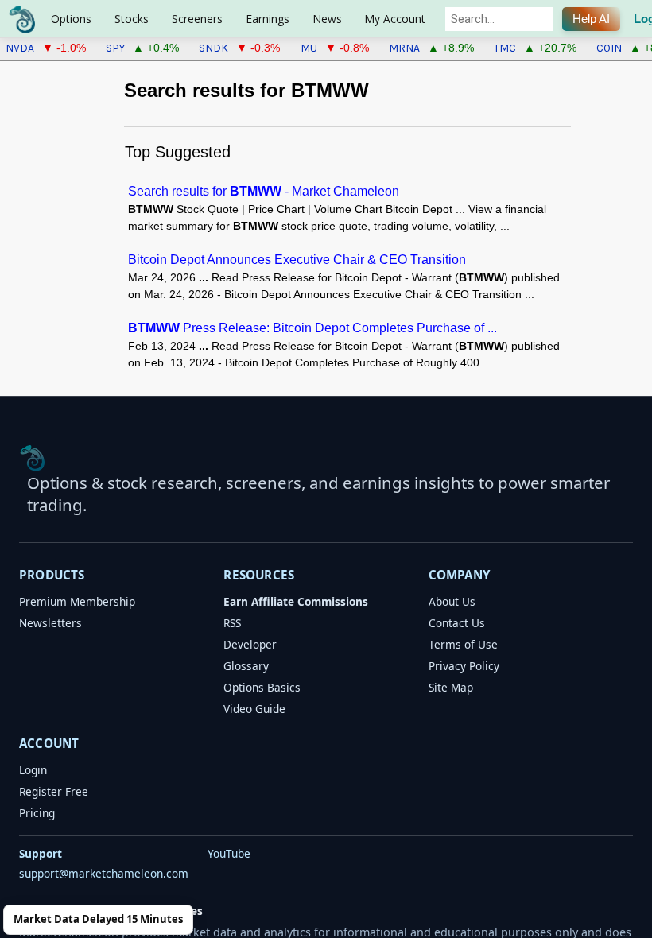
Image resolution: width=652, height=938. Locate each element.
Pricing (37, 812)
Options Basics (262, 687)
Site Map (451, 687)
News (327, 18)
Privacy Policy (464, 665)
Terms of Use (463, 644)
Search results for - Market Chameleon (263, 191)
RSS (232, 622)
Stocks (131, 18)
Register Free (53, 791)
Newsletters (50, 622)
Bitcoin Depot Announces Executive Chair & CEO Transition (297, 259)
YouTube (229, 853)
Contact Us (457, 622)
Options (71, 18)
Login (33, 769)
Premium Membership (77, 601)
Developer (250, 644)
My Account (394, 18)
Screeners (197, 18)
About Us (452, 601)
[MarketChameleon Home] (32, 457)
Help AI (591, 19)
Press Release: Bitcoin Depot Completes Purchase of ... (312, 327)
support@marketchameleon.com (103, 873)
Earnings (267, 18)
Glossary (246, 665)
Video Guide (254, 708)
